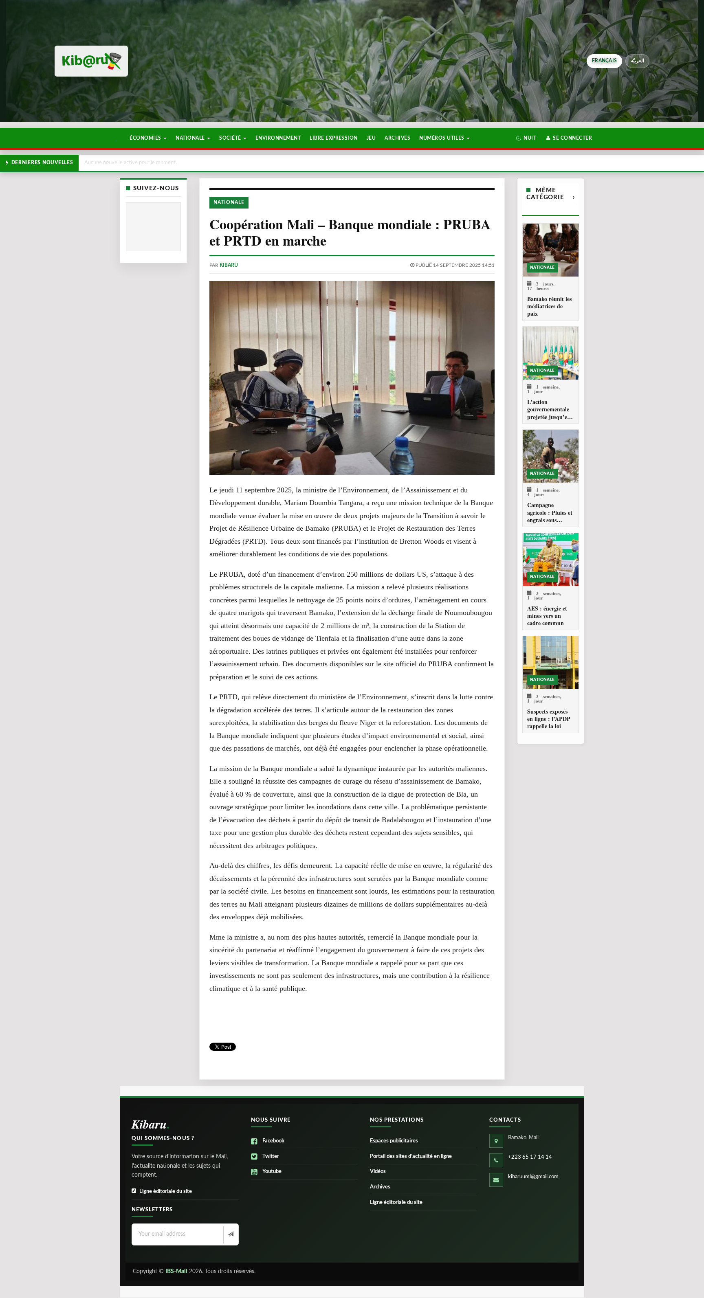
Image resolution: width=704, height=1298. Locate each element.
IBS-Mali (176, 1271)
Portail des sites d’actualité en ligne (411, 1156)
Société (230, 138)
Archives (397, 138)
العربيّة (637, 60)
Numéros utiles (442, 138)
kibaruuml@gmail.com (533, 1176)
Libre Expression (334, 138)
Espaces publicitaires (394, 1141)
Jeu (371, 138)
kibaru (229, 265)
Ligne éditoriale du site (165, 1191)
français (604, 60)
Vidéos (378, 1171)
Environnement (278, 138)
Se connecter (572, 138)
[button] (526, 138)
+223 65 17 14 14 (530, 1157)
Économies (146, 138)
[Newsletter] (230, 1234)
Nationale (191, 138)
